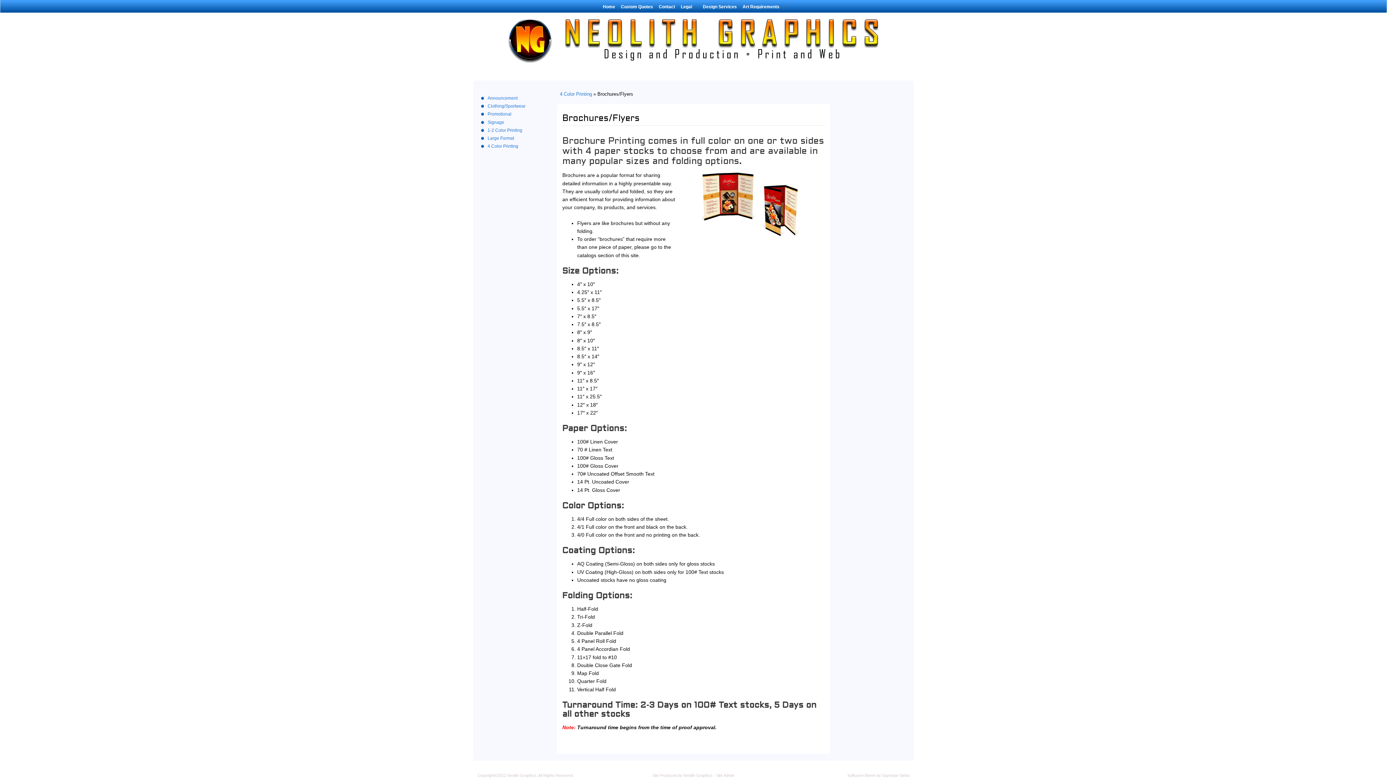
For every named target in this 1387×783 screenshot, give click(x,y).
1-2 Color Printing (505, 130)
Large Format (501, 138)
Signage (496, 122)
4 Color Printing (576, 94)
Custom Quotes (637, 6)
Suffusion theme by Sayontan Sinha (878, 775)
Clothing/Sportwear (507, 106)
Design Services (720, 6)
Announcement (503, 98)
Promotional (499, 114)
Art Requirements (761, 6)
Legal (686, 6)
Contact (667, 6)
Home (609, 6)
